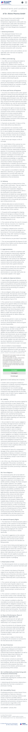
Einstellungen (14, 376)
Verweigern (14, 373)
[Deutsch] (23, 3)
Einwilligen (14, 370)
